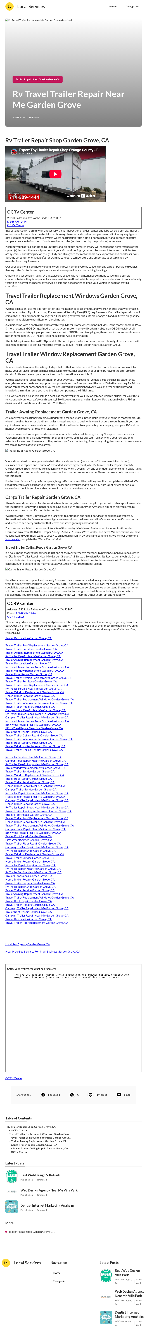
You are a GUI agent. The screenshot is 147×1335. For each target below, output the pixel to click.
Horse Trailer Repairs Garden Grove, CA (30, 695)
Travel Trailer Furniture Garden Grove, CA (31, 649)
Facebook (54, 1094)
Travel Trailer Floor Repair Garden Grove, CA (33, 843)
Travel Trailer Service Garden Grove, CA (29, 771)
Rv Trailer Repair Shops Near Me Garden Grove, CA (36, 764)
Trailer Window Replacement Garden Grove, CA (34, 670)
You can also (12, 539)
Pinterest (101, 1094)
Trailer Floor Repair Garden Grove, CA (28, 674)
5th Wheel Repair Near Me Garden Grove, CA (33, 724)
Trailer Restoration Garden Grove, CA (28, 638)
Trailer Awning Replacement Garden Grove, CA (34, 652)
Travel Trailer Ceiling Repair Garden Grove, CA (34, 735)
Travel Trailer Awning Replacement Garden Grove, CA (38, 677)
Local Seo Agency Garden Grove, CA (27, 944)
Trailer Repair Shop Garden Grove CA (37, 79)
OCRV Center (15, 225)
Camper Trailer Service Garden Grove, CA (30, 789)
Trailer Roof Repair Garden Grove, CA (28, 731)
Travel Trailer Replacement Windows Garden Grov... (40, 1133)
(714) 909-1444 (17, 221)
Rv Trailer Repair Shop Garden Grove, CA (30, 850)
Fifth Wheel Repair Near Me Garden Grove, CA (34, 728)
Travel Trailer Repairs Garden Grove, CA (30, 706)
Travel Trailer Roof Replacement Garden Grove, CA (36, 645)
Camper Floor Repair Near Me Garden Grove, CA (35, 710)
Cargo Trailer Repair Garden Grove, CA (34, 1144)
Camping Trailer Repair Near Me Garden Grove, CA (36, 717)
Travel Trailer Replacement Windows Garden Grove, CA (39, 699)
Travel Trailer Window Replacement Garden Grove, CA (39, 703)
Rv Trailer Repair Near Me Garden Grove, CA (33, 656)
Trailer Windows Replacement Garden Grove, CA (35, 746)
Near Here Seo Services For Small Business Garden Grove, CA (42, 951)
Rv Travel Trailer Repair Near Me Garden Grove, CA (37, 667)
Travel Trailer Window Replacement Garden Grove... (40, 1137)
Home (113, 6)
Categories (132, 6)
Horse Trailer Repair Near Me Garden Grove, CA (35, 785)
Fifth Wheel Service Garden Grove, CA (28, 839)
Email (127, 1094)
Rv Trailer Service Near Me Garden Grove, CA (33, 688)
